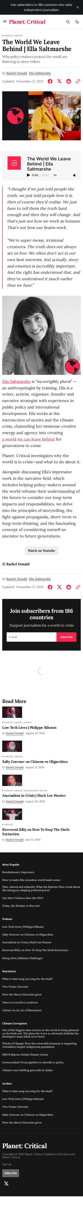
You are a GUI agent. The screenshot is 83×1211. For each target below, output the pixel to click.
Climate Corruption (14, 1023)
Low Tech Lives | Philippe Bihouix (23, 926)
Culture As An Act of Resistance (22, 1010)
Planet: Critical (11, 1157)
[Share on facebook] (51, 81)
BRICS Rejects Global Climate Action (25, 1054)
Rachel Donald (16, 73)
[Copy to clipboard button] (77, 81)
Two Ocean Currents (15, 986)
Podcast (8, 36)
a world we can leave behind (28, 439)
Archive (18, 36)
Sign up (6, 1164)
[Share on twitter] (59, 81)
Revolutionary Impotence (18, 872)
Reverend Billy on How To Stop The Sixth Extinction (35, 950)
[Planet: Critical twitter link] (6, 1183)
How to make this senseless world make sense (31, 880)
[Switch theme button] (77, 21)
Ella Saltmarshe (40, 73)
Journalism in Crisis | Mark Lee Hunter (27, 942)
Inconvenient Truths (35, 791)
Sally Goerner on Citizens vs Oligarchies (27, 934)
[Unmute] (74, 175)
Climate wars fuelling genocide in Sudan (27, 1070)
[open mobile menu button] (5, 22)
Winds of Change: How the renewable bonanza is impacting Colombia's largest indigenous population (39, 1045)
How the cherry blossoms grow (22, 994)
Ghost (66, 1154)
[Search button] (67, 21)
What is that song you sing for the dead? (27, 978)
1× (55, 175)
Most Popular (10, 864)
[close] (77, 7)
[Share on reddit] (68, 81)
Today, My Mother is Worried (20, 905)
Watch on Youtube (41, 551)
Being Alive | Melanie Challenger (22, 958)
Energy (28, 722)
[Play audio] (29, 175)
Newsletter (9, 971)
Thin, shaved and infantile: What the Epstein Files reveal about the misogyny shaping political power (41, 888)
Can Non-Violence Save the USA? (22, 898)
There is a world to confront (20, 1002)
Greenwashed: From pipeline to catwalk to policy (33, 1062)
